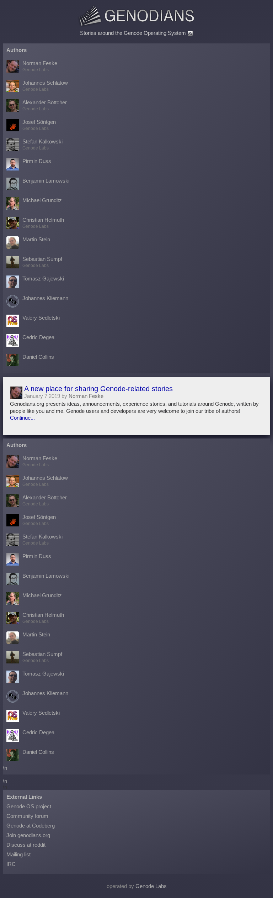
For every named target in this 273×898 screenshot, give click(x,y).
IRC (11, 864)
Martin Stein (36, 239)
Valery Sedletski (41, 318)
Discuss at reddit (26, 845)
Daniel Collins (38, 357)
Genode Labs (151, 886)
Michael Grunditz (42, 200)
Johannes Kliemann (45, 298)
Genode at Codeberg (30, 826)
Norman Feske (39, 66)
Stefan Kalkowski (42, 144)
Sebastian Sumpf (42, 262)
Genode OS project (28, 806)
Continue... (22, 418)
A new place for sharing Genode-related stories (98, 389)
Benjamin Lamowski (45, 181)
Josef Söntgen (39, 125)
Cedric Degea (38, 337)
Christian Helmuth (43, 223)
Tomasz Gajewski (43, 278)
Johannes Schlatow (45, 86)
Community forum (27, 816)
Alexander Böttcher (44, 105)
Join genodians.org (28, 835)
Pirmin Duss (36, 161)
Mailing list (18, 854)
